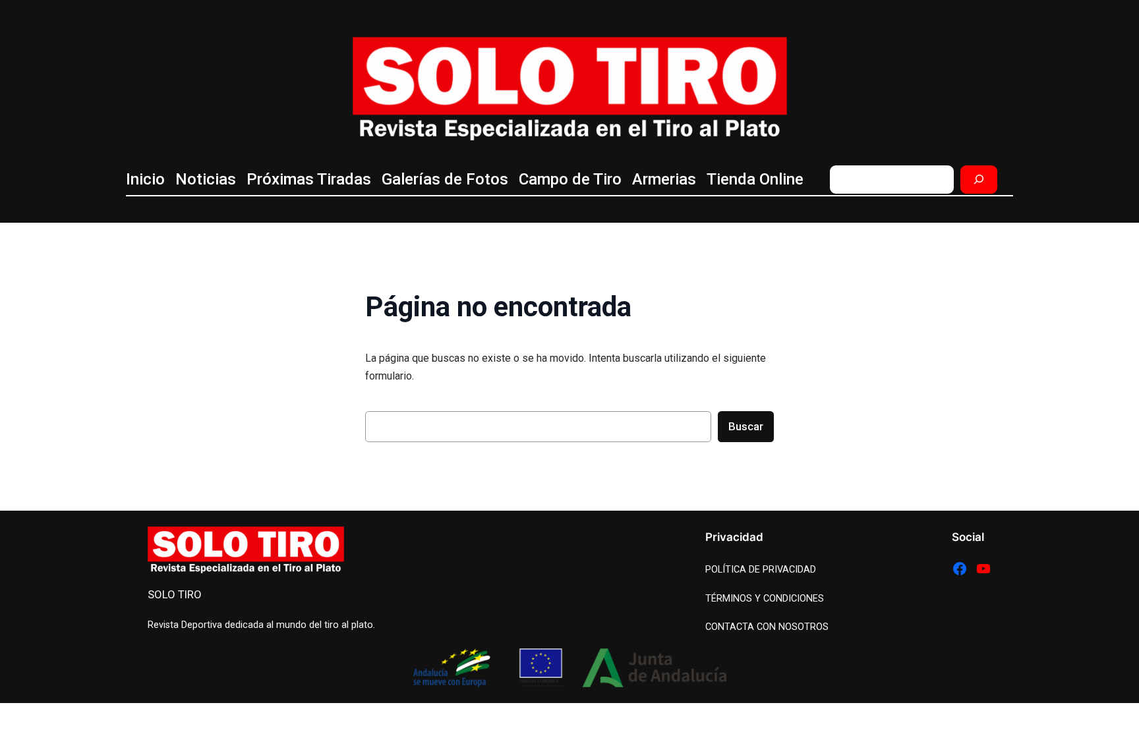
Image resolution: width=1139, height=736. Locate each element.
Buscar (745, 426)
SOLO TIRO (175, 594)
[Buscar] (978, 179)
